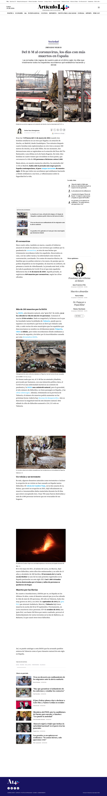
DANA (29, 387)
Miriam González (33, 1)
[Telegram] (64, 130)
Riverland (40, 1)
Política (10, 13)
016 (25, 13)
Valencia (42, 665)
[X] (54, 130)
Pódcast (96, 13)
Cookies (35, 792)
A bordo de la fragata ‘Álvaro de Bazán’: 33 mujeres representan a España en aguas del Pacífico (80, 195)
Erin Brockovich (83, 1)
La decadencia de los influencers (81, 191)
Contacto (18, 792)
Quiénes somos (11, 792)
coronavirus (31, 250)
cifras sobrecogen (23, 393)
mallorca (28, 665)
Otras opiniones (73, 258)
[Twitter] (8, 788)
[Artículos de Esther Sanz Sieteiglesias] (19, 131)
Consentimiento (41, 792)
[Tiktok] (18, 788)
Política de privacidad (26, 792)
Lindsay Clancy (48, 1)
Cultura (44, 13)
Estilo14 (81, 13)
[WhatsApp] (61, 130)
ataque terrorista (49, 168)
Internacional (33, 13)
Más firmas (78, 316)
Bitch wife (96, 1)
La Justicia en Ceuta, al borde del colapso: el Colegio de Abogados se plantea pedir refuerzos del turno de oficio (46, 215)
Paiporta (58, 329)
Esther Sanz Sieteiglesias (31, 130)
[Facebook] (51, 130)
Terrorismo (35, 665)
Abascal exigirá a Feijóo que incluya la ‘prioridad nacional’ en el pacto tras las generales (81, 186)
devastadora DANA (30, 337)
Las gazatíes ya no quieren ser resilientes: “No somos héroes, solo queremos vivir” (80, 202)
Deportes (53, 13)
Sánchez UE (13, 1)
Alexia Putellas (56, 1)
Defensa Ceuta (65, 1)
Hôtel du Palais (74, 1)
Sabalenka (90, 1)
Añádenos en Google (59, 133)
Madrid (22, 665)
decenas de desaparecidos (49, 398)
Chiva (18, 332)
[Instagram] (12, 788)
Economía (19, 13)
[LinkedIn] (57, 130)
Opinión (89, 13)
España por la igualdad (67, 13)
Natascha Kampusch (22, 1)
